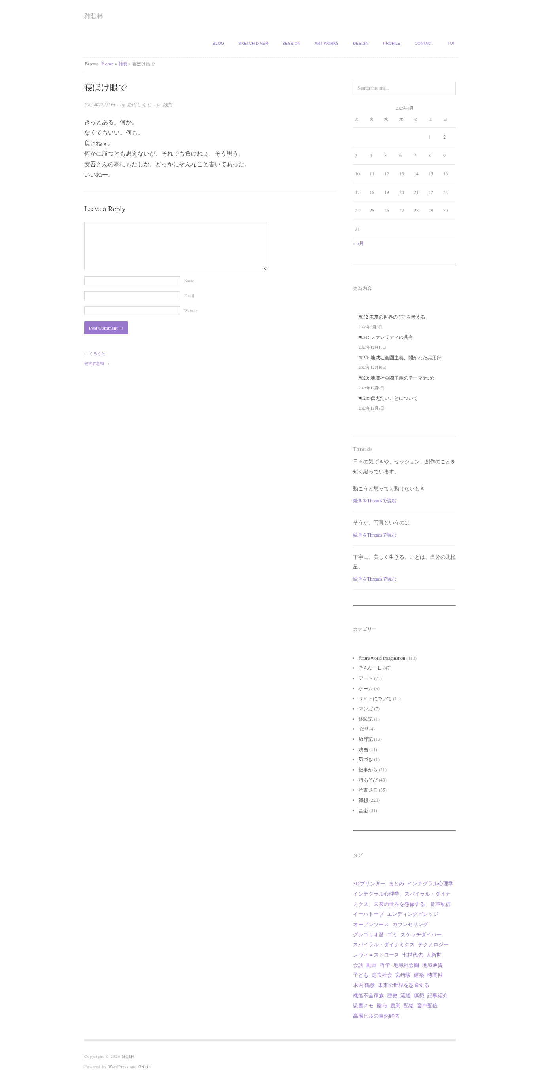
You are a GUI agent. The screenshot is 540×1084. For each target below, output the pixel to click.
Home (107, 63)
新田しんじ (139, 104)
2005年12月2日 (99, 104)
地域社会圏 (406, 964)
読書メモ (368, 789)
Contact (424, 43)
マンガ (366, 708)
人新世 (434, 954)
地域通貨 (432, 964)
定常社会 (382, 974)
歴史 (392, 995)
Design (360, 43)
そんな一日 (370, 667)
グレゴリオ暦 (368, 934)
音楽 (363, 810)
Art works (327, 43)
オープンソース (371, 924)
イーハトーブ (368, 913)
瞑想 (419, 995)
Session (291, 43)
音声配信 (427, 1005)
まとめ (396, 883)
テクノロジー (433, 944)
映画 (363, 749)
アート (366, 678)
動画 (371, 964)
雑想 (123, 63)
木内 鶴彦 (364, 985)
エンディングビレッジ (412, 913)
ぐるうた (97, 353)
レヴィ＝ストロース (376, 954)
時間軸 (435, 974)
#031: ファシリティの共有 (386, 337)
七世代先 (412, 954)
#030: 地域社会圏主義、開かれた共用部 (400, 357)
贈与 (382, 1005)
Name (189, 280)
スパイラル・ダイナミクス (384, 944)
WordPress (118, 1066)
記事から (368, 769)
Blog (218, 43)
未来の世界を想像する (403, 985)
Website (191, 310)
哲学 (385, 964)
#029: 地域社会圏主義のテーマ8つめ (396, 377)
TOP (451, 43)
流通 (405, 995)
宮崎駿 (403, 974)
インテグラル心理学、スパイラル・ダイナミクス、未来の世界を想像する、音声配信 (402, 898)
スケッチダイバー (421, 934)
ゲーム (366, 688)
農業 (395, 1005)
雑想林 (93, 15)
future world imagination (382, 658)
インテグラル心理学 (430, 883)
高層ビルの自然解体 (376, 1015)
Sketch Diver (253, 43)
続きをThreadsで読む (375, 500)
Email (189, 295)
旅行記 (366, 739)
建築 (419, 974)
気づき (366, 759)
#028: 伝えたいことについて (388, 398)
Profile (391, 43)
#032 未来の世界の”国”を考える (392, 316)
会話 (358, 964)
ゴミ (392, 934)
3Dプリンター (369, 883)
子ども (360, 974)
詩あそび (368, 779)
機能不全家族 (368, 995)
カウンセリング (410, 924)
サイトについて (375, 698)
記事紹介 (437, 995)
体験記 (366, 719)
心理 (363, 728)
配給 (409, 1005)
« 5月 (358, 243)
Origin (144, 1066)
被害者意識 (94, 363)
